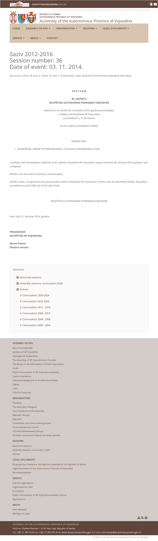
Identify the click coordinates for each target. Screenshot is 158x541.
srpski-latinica (79, 9)
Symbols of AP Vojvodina (25, 351)
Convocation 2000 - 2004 (36, 325)
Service (18, 38)
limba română (126, 9)
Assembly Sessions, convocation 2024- (41, 283)
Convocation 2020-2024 (35, 295)
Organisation (65, 28)
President (17, 402)
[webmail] (155, 4)
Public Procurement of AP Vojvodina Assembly (36, 372)
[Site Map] (138, 517)
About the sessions (30, 277)
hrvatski (113, 9)
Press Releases (20, 509)
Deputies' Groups (21, 415)
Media (34, 38)
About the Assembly (23, 347)
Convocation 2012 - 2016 (36, 307)
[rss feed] (142, 517)
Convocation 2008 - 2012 (36, 313)
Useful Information (22, 376)
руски (138, 9)
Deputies (17, 419)
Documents (18, 491)
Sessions (89, 28)
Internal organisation (23, 482)
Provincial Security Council (26, 427)
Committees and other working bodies (32, 423)
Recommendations (22, 472)
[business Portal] (152, 4)
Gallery (16, 384)
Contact (52, 38)
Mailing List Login (21, 513)
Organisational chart (23, 486)
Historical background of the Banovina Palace (35, 380)
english (146, 9)
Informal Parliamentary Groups (28, 431)
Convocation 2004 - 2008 (36, 319)
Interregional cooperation (25, 355)
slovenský (102, 9)
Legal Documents (115, 28)
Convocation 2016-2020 (35, 301)
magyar (91, 9)
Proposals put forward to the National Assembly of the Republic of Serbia (49, 464)
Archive (24, 289)
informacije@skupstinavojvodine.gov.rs (121, 532)
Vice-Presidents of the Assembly (28, 410)
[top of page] (146, 517)
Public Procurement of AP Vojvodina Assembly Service (39, 495)
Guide (15, 368)
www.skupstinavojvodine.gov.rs (77, 532)
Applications (19, 499)
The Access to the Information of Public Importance (38, 364)
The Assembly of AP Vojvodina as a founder (34, 360)
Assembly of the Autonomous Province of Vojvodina (86, 18)
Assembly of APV (37, 28)
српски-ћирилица (60, 9)
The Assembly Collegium (25, 406)
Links (15, 388)
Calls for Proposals (22, 392)
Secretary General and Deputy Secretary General (36, 435)
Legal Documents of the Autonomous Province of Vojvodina (43, 468)
